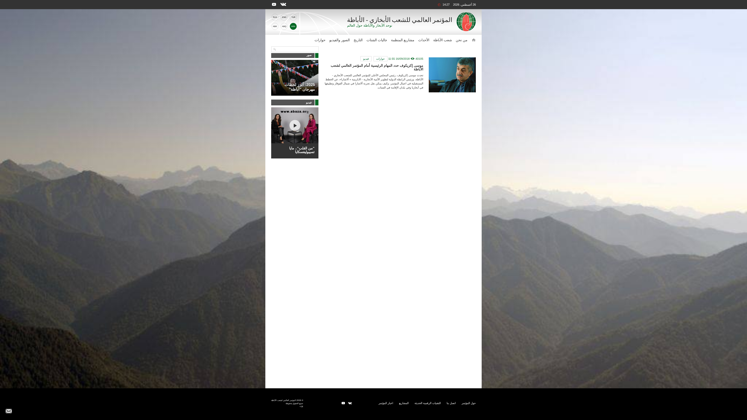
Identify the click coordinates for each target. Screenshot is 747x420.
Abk (275, 26)
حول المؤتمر (469, 403)
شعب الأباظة (442, 40)
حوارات (320, 40)
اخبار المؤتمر (386, 403)
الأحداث (423, 40)
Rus (275, 17)
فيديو (366, 58)
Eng (284, 17)
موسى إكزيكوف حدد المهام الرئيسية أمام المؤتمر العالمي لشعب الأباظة (377, 67)
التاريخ (358, 40)
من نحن (461, 40)
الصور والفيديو (339, 40)
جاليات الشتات (376, 40)
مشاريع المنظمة (402, 40)
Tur (293, 17)
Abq (284, 26)
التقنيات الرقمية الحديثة (428, 403)
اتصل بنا (451, 403)
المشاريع (404, 403)
